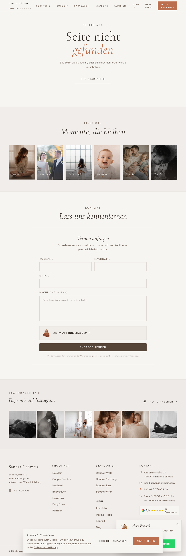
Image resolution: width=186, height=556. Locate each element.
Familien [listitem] (120, 6)
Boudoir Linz (103, 485)
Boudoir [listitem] (62, 6)
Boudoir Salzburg (106, 479)
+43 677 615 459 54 (156, 489)
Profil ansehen (160, 401)
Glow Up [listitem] (136, 6)
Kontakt (100, 521)
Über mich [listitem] (148, 6)
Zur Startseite (93, 78)
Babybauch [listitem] (82, 6)
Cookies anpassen (113, 540)
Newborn (58, 498)
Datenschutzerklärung (46, 547)
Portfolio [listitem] (43, 6)
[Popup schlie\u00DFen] (177, 524)
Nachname (102, 258)
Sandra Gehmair (20, 5)
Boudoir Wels (104, 473)
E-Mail (44, 275)
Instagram (21, 490)
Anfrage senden (93, 347)
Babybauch (59, 491)
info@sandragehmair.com (159, 483)
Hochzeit (57, 485)
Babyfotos (58, 504)
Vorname (46, 258)
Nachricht (53, 292)
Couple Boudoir (61, 479)
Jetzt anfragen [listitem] (167, 6)
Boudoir (57, 473)
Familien (57, 510)
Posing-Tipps (104, 514)
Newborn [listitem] (102, 6)
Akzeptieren (146, 540)
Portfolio (101, 508)
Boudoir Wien (104, 491)
